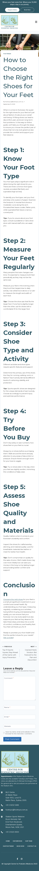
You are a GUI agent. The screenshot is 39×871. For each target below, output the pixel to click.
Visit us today (8, 638)
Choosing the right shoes (13, 599)
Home (8, 841)
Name (7, 707)
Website (7, 726)
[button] (36, 22)
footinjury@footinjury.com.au (14, 101)
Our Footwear (8, 846)
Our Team (28, 841)
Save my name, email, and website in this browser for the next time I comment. (20, 733)
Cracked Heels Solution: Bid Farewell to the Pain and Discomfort (30, 653)
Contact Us (31, 846)
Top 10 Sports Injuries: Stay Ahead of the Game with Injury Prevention (10, 652)
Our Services (17, 841)
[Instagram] (22, 859)
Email (7, 717)
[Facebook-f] (17, 859)
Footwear (7, 53)
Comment (9, 678)
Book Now (20, 846)
